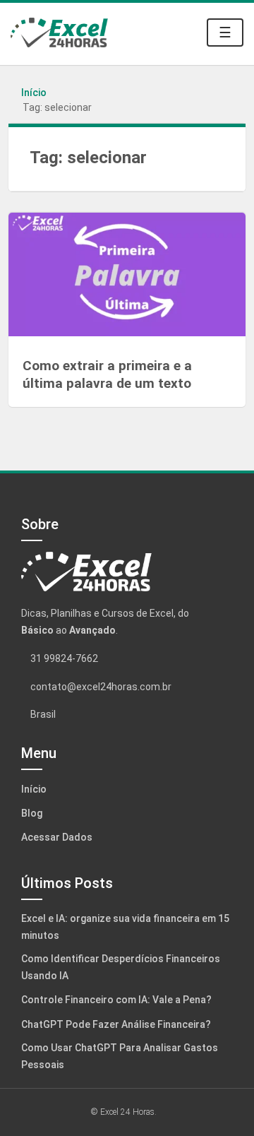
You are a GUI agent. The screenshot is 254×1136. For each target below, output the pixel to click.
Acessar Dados (56, 837)
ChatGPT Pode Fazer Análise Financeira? (116, 1024)
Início (34, 92)
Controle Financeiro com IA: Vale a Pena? (116, 999)
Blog (31, 813)
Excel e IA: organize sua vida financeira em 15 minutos (125, 927)
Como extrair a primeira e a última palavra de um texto (107, 374)
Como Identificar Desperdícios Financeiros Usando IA (120, 967)
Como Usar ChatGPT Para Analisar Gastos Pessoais (119, 1056)
